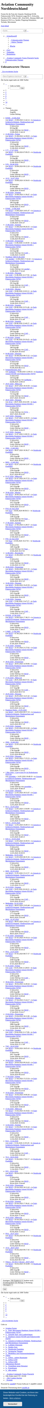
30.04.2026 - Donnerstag (14, 982)
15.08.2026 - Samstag (13, 225)
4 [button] (5, 96)
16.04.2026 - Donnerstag (14, 1093)
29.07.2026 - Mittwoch (13, 384)
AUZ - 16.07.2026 (12, 178)
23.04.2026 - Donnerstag (14, 1014)
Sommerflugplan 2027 (13, 370)
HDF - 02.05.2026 (12, 871)
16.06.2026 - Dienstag (13, 583)
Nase (10, 511)
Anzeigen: (6, 1280)
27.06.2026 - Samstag (13, 523)
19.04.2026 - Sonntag (13, 1030)
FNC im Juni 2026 (12, 539)
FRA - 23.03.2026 (12, 952)
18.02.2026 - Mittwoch (13, 1217)
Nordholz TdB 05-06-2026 (15, 257)
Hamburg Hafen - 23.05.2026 (16, 710)
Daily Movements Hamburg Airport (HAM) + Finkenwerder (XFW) (21, 138)
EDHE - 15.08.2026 (12, 209)
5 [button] (5, 98)
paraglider (12, 776)
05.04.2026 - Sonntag (13, 1201)
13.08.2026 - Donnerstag (14, 241)
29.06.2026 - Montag (13, 492)
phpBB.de (25, 1388)
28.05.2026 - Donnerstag (14, 662)
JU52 (10, 402)
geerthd (11, 259)
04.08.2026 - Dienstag (13, 354)
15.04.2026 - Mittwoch (13, 1109)
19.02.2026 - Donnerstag (14, 1185)
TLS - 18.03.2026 (11, 1157)
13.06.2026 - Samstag (13, 599)
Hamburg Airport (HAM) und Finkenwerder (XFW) (24, 373)
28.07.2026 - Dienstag (13, 400)
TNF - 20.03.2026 (12, 1046)
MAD (11, 120)
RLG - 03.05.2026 (12, 807)
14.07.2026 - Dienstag (13, 416)
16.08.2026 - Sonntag (13, 192)
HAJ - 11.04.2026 (11, 1141)
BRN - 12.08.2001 (12, 462)
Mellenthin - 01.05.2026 (14, 903)
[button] (6, 84)
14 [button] (6, 102)
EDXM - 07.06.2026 (12, 615)
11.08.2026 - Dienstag (13, 273)
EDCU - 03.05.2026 (12, 823)
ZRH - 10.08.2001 (12, 742)
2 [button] (5, 92)
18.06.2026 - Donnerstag (14, 567)
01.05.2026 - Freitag (12, 966)
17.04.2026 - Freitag (12, 1077)
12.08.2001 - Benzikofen (14, 553)
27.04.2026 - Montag (13, 998)
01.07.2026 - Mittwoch (13, 476)
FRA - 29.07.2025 (12, 1234)
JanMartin (12, 372)
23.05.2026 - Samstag (13, 726)
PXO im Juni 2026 (12, 509)
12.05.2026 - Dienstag (13, 791)
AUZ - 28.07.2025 (12, 1248)
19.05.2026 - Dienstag (13, 756)
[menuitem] (19, 40)
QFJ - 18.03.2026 (11, 1171)
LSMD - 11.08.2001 (12, 631)
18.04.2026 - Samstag (13, 1060)
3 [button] (5, 94)
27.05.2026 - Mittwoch (13, 678)
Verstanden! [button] (12, 1404)
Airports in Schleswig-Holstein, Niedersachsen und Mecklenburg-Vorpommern (23, 122)
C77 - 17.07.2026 (11, 150)
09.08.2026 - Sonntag (13, 305)
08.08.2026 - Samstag (13, 321)
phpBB (12, 1384)
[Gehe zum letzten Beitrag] (29, 130)
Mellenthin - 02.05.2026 (14, 855)
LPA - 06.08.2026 (11, 164)
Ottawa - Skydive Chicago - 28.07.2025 (19, 1262)
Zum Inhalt (5, 26)
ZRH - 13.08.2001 (12, 448)
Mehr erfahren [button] (15, 1398)
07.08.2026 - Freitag (12, 337)
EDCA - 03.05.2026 (12, 839)
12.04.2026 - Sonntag (13, 1125)
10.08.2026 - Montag (13, 289)
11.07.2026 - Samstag (13, 432)
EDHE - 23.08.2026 (12, 118)
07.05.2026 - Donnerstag (14, 936)
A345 (10, 243)
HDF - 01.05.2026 (12, 919)
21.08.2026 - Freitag (12, 134)
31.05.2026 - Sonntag (13, 646)
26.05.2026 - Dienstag (13, 694)
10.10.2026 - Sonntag (13, 887)
